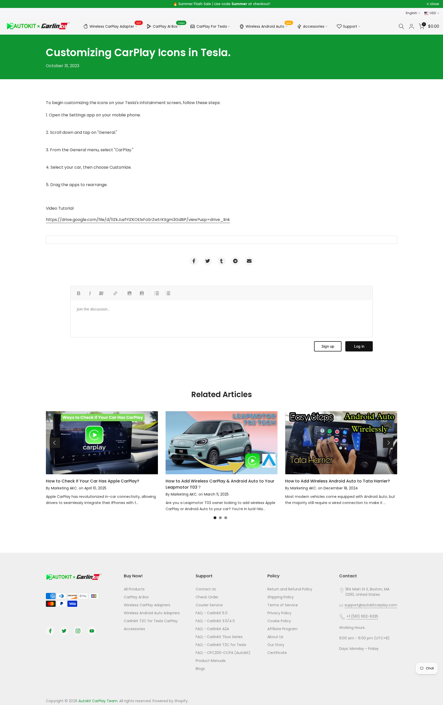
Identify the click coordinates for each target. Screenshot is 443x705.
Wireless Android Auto (268, 25)
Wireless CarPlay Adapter (115, 25)
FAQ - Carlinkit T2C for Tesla (221, 644)
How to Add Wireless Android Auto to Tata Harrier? (337, 481)
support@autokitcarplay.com (371, 605)
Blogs (200, 668)
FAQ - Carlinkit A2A (212, 628)
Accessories (313, 26)
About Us (275, 636)
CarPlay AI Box (169, 25)
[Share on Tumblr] (221, 261)
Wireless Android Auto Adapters (152, 613)
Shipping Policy (280, 597)
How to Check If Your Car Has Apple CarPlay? (92, 481)
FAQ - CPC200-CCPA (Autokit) (223, 652)
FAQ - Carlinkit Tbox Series (219, 636)
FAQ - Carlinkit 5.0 (211, 613)
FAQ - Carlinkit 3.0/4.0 (215, 620)
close (11, 4)
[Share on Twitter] (207, 261)
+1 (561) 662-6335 (362, 616)
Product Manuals (211, 660)
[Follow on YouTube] (91, 631)
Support (350, 26)
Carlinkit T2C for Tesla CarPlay (151, 620)
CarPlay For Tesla (211, 26)
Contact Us (206, 589)
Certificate (277, 652)
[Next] (388, 443)
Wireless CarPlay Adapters (147, 605)
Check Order (207, 597)
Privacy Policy (279, 613)
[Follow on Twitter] (64, 631)
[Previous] (55, 443)
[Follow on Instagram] (78, 631)
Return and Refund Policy (289, 589)
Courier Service (209, 605)
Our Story (275, 644)
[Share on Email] (249, 261)
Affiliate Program (282, 628)
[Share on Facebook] (193, 261)
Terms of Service (282, 605)
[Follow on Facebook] (50, 631)
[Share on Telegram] (235, 261)
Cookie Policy (279, 620)
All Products (134, 589)
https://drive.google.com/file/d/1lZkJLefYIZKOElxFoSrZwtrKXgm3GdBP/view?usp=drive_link (138, 220)
